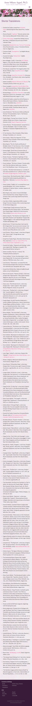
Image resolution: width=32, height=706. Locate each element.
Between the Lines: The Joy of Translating (20, 45)
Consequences (15, 51)
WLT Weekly (25, 60)
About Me (4, 693)
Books (3, 683)
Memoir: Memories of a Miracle (20, 81)
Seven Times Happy (8, 38)
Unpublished (5, 687)
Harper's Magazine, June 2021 (18, 122)
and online (18, 103)
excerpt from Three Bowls (17, 92)
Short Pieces (5, 685)
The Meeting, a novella (15, 652)
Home (3, 692)
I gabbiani (14, 34)
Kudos (3, 695)
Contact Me (14, 695)
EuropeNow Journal (19, 70)
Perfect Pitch (17, 56)
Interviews (14, 685)
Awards (13, 692)
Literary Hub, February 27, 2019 (18, 213)
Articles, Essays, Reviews (17, 683)
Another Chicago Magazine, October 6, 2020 (15, 173)
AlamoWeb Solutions (17, 702)
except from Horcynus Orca (18, 75)
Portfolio (14, 693)
